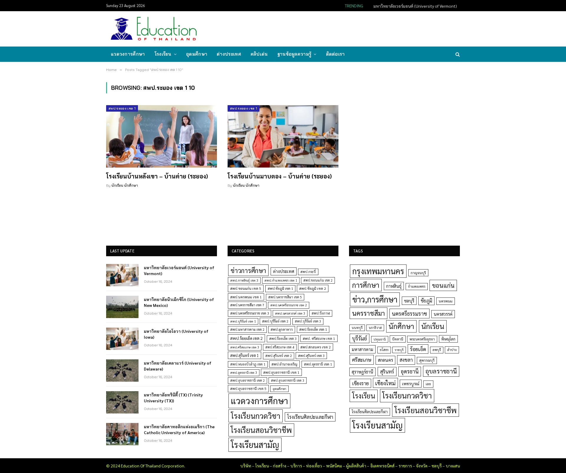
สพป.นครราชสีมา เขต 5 (285, 297)
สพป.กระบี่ (308, 271)
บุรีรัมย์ (359, 338)
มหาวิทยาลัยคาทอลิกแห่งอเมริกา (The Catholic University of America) (179, 429)
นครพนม (446, 301)
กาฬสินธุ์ (394, 286)
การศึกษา (365, 284)
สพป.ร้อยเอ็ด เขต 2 (246, 338)
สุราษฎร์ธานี (362, 371)
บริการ (296, 465)
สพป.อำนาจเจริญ (284, 364)
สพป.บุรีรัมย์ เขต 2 (275, 321)
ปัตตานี (397, 339)
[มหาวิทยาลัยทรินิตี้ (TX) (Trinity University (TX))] (122, 402)
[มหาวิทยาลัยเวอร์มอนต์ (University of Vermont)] (122, 275)
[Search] (457, 54)
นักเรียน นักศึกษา (124, 185)
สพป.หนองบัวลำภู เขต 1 (247, 364)
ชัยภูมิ (426, 300)
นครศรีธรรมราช (409, 313)
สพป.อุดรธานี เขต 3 (243, 372)
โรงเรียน (163, 54)
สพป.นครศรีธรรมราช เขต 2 (288, 305)
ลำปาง (452, 350)
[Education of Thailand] (154, 29)
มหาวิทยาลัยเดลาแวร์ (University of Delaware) (177, 365)
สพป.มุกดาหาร (282, 329)
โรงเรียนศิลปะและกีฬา (310, 417)
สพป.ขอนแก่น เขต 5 (245, 288)
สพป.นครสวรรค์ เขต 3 (290, 313)
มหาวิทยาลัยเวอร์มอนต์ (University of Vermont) (179, 270)
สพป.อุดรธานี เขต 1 (318, 364)
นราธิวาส (375, 327)
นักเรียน (432, 326)
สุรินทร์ (387, 371)
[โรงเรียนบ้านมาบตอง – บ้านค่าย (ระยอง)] (283, 136)
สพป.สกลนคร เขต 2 (315, 347)
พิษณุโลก (448, 338)
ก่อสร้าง (279, 465)
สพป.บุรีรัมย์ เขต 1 (243, 321)
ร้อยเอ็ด (418, 348)
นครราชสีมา (368, 313)
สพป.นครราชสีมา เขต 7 (247, 305)
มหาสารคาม (362, 349)
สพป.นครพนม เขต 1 (246, 297)
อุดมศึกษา (196, 54)
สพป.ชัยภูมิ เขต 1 (280, 288)
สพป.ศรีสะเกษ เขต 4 (279, 347)
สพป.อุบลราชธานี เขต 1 (281, 372)
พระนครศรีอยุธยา (422, 339)
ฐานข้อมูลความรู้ (294, 54)
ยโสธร (384, 350)
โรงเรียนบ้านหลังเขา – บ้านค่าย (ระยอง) (157, 176)
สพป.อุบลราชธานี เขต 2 (247, 380)
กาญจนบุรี (418, 272)
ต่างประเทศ (229, 54)
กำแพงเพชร (416, 286)
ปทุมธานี (380, 339)
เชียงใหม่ (385, 382)
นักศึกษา (401, 326)
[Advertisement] (352, 28)
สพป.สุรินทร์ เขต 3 (311, 355)
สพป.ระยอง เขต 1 (122, 108)
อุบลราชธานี (441, 371)
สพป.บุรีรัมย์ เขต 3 (308, 321)
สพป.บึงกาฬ (321, 313)
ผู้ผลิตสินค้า (356, 465)
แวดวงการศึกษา (128, 54)
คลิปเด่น (259, 54)
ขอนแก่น (443, 285)
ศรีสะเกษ (361, 359)
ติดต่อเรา (335, 54)
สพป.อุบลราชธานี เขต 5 (248, 388)
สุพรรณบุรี (427, 360)
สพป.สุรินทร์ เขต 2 (278, 355)
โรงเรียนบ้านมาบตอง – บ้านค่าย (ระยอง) (280, 176)
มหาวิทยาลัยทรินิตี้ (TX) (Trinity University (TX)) (173, 397)
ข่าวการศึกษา (248, 270)
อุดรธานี (410, 371)
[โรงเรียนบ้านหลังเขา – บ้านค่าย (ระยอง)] (161, 136)
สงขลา (406, 359)
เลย (428, 383)
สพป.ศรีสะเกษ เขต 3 (244, 347)
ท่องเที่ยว (314, 465)
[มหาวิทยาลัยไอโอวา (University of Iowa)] (122, 339)
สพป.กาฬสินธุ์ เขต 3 (244, 280)
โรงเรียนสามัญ (255, 444)
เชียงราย (360, 383)
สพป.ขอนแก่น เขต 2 (318, 280)
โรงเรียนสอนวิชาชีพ (261, 430)
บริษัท (245, 465)
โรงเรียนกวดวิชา (255, 416)
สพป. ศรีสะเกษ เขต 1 (319, 338)
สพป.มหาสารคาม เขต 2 (247, 329)
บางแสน (453, 465)
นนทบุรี (357, 327)
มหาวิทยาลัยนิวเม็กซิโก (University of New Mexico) (413, 6)
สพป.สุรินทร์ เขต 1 (244, 355)
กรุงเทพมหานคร (378, 271)
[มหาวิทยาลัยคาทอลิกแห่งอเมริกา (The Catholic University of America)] (122, 434)
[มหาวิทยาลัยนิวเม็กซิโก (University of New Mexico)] (122, 307)
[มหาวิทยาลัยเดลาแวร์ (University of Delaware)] (122, 370)
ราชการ (405, 465)
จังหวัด (421, 465)
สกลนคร (385, 360)
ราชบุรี (399, 350)
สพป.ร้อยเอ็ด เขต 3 (283, 338)
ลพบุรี (436, 350)
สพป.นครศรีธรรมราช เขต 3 (249, 313)
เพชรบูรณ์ (410, 383)
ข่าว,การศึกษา (374, 299)
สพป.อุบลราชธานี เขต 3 (287, 380)
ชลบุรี (409, 300)
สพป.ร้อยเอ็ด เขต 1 (313, 329)
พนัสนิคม (334, 465)
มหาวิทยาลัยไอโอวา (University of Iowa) (176, 334)
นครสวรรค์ (443, 314)
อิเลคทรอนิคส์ (382, 465)
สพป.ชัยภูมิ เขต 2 (312, 288)
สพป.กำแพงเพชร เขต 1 (280, 280)
